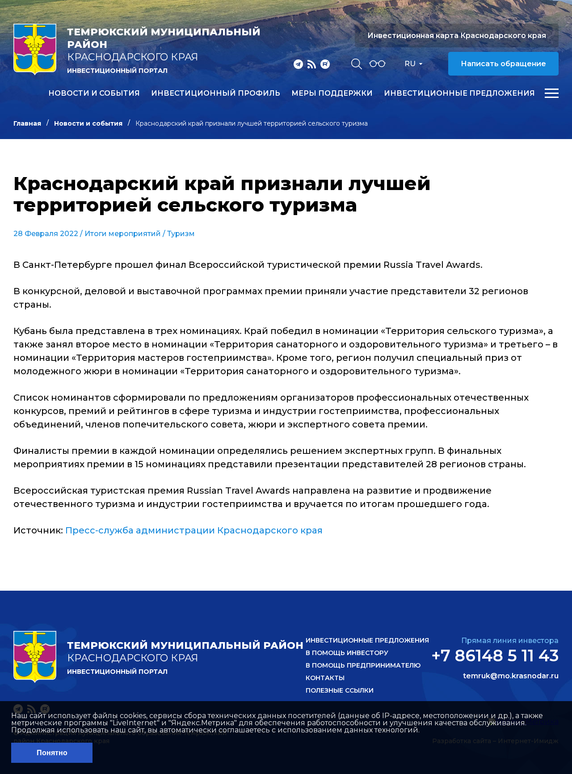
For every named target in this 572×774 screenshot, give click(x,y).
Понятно (52, 753)
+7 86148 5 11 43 (495, 655)
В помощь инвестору (347, 653)
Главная (27, 123)
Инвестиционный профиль (215, 93)
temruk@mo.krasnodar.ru (511, 676)
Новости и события (94, 93)
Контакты (325, 678)
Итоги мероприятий (122, 233)
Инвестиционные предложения (459, 93)
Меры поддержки (332, 93)
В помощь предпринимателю (363, 665)
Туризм (181, 233)
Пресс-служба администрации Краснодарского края (194, 530)
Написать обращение (503, 63)
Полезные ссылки (340, 690)
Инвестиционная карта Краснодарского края (456, 35)
